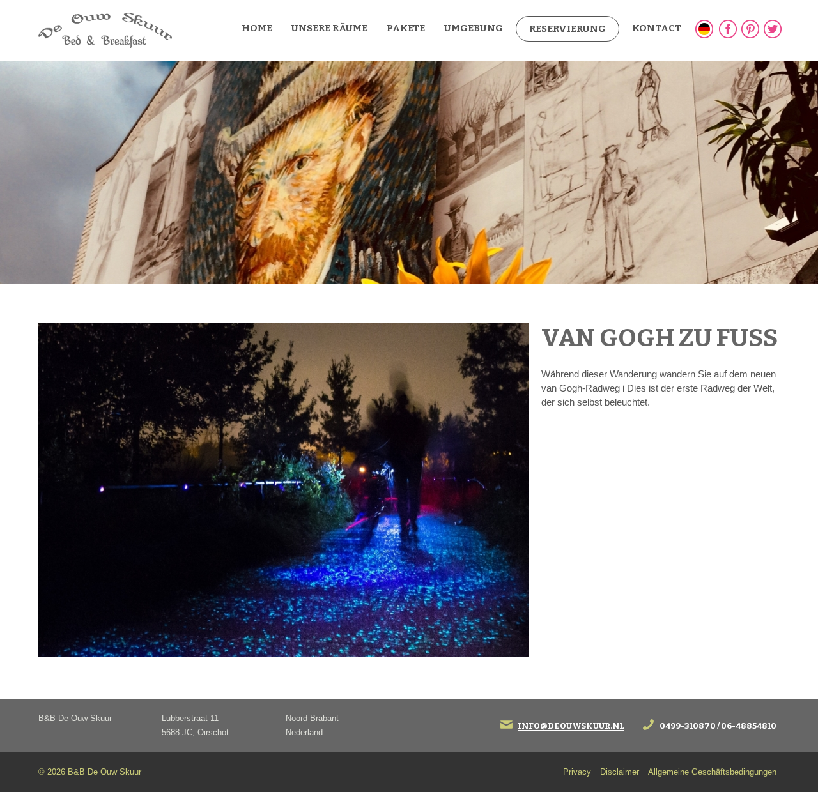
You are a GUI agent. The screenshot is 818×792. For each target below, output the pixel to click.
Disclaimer (619, 772)
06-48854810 (748, 726)
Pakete (406, 28)
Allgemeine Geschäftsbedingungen (712, 772)
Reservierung (567, 28)
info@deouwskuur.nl (571, 726)
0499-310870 (688, 726)
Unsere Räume (329, 28)
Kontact (656, 28)
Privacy (577, 772)
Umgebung (473, 28)
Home (257, 28)
